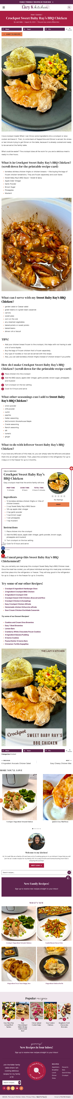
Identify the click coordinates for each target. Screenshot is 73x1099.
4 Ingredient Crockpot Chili (16, 595)
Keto (63, 1070)
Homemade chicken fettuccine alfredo (21, 607)
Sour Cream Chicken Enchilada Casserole (22, 610)
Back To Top (41, 1097)
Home (23, 1097)
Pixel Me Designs (65, 1097)
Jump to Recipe (12, 34)
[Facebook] (13, 1088)
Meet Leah (35, 865)
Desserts (65, 1067)
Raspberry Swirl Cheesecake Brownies (64, 1025)
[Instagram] (8, 1088)
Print (58, 504)
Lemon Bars (10, 629)
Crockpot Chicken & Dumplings (18, 601)
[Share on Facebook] (3, 548)
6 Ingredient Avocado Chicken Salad (16, 762)
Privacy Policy (31, 1097)
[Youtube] (17, 1088)
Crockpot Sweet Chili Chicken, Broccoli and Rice (25, 598)
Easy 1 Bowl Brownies (14, 626)
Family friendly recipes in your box (35, 2)
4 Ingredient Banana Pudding (17, 635)
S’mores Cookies (12, 638)
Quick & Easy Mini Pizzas (60, 822)
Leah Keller (19, 22)
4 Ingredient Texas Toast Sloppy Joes (19, 983)
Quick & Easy (66, 1073)
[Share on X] (3, 552)
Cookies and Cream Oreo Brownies (19, 622)
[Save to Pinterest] (3, 556)
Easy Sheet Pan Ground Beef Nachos (9, 1025)
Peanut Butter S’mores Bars (16, 641)
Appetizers (55, 1067)
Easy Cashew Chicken (50, 1024)
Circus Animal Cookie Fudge (36, 1024)
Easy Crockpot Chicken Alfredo (18, 604)
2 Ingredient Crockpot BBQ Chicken (19, 592)
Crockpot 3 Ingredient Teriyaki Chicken (19, 822)
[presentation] (19, 797)
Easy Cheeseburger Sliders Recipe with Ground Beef (22, 1027)
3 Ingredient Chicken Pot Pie (54, 983)
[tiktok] (21, 1088)
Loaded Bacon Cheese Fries (54, 943)
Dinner (54, 1075)
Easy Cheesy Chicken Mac (60, 762)
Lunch (54, 1073)
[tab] (32, 828)
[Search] (69, 872)
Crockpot (13, 754)
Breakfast (55, 1070)
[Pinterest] (4, 1088)
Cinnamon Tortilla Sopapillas (17, 644)
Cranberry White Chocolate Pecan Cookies (23, 632)
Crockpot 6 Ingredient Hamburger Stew (21, 589)
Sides (54, 1078)
